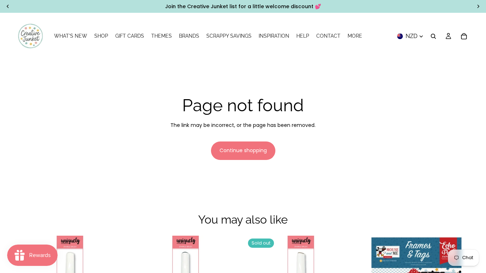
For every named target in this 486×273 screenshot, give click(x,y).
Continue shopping (243, 150)
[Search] (433, 36)
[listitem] (355, 36)
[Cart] (464, 36)
